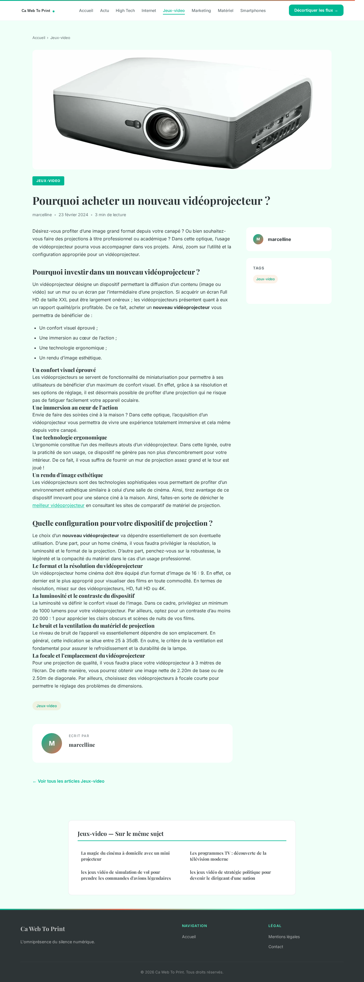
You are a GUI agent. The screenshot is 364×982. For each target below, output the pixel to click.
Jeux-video (174, 10)
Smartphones (253, 10)
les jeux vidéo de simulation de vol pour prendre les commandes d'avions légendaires (126, 875)
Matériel (225, 10)
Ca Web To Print (42, 928)
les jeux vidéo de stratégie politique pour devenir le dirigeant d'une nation (230, 875)
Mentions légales (284, 936)
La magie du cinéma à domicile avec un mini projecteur (125, 856)
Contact (275, 946)
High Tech (125, 10)
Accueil (86, 10)
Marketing (201, 10)
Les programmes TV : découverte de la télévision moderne (228, 856)
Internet (149, 10)
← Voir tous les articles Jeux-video (68, 781)
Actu (104, 10)
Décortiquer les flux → (316, 10)
